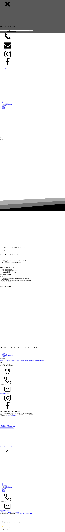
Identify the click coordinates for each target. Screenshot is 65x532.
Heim (3, 482)
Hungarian (17, 512)
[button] (5, 529)
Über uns (3, 106)
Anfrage (3, 352)
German (2, 511)
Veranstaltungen (4, 102)
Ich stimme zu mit (8, 31)
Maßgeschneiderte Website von (7, 446)
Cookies (3, 356)
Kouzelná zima (6, 103)
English (9, 512)
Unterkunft (4, 100)
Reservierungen (4, 351)
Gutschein (3, 108)
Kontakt (3, 107)
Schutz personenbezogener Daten (7, 355)
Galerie (3, 101)
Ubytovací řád (4, 354)
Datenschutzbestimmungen (11, 31)
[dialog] (32, 484)
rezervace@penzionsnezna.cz (4, 49)
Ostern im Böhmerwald (8, 104)
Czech (6, 512)
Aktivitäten (4, 105)
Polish (13, 512)
